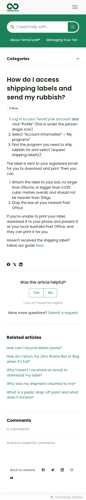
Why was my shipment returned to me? (41, 383)
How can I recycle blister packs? (34, 348)
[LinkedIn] (20, 265)
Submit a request (63, 312)
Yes (36, 292)
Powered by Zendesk (69, 497)
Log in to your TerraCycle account (41, 119)
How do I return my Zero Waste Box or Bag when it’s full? (43, 359)
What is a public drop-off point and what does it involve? (42, 395)
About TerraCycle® (25, 40)
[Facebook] (8, 265)
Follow (13, 108)
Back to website (22, 470)
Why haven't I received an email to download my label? (37, 373)
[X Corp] (14, 265)
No (50, 292)
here (40, 245)
